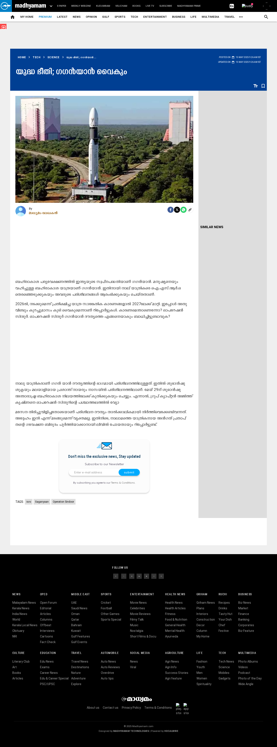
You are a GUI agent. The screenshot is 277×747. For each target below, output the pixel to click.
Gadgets (224, 678)
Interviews (47, 630)
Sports (119, 16)
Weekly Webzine (81, 6)
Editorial (45, 608)
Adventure (78, 678)
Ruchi (223, 594)
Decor (200, 625)
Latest (62, 16)
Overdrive (107, 672)
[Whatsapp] (183, 210)
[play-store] (179, 708)
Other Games (110, 614)
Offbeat (45, 625)
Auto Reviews (110, 667)
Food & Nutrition (176, 619)
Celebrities (137, 608)
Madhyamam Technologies (131, 731)
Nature (76, 672)
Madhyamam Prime (189, 6)
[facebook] (170, 210)
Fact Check (48, 642)
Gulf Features (80, 636)
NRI (14, 636)
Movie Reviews (140, 614)
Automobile (110, 653)
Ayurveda (171, 636)
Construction (205, 619)
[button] (6, 6)
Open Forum (48, 602)
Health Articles (175, 608)
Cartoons (46, 636)
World (16, 619)
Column (201, 630)
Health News (175, 594)
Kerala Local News (24, 625)
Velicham (121, 6)
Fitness (170, 614)
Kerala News (20, 608)
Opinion (91, 16)
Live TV (150, 6)
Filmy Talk (137, 619)
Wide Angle (245, 684)
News (77, 16)
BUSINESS (245, 594)
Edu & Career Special (54, 678)
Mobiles (224, 672)
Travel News (79, 661)
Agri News (172, 661)
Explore (76, 684)
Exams (45, 667)
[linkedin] (139, 576)
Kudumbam (103, 6)
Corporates (246, 625)
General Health (175, 625)
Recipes (224, 602)
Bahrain (76, 625)
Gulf (105, 16)
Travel (229, 16)
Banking (243, 619)
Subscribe (165, 6)
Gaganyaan (42, 501)
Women (201, 678)
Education (48, 653)
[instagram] (131, 576)
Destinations (80, 667)
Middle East (80, 594)
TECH (134, 16)
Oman (75, 614)
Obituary (18, 630)
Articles (45, 614)
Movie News (138, 602)
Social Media (140, 653)
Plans (200, 608)
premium (45, 16)
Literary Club (21, 661)
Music (134, 625)
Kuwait (76, 630)
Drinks (223, 608)
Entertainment (155, 16)
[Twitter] (177, 210)
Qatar (75, 619)
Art (14, 667)
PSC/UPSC (47, 684)
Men (199, 672)
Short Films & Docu (143, 636)
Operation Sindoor (63, 501)
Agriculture (174, 653)
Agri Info (171, 667)
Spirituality (203, 684)
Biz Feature (246, 630)
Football (106, 608)
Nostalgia (136, 630)
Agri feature (173, 678)
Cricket (106, 602)
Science (224, 667)
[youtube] (146, 576)
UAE (74, 602)
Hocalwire (171, 731)
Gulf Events (79, 642)
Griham (202, 594)
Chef (222, 625)
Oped (43, 594)
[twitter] (123, 576)
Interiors (202, 614)
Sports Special (111, 619)
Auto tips (107, 678)
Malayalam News (24, 602)
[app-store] (187, 708)
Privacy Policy (131, 707)
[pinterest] (161, 576)
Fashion (201, 661)
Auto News (108, 661)
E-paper (61, 6)
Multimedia (210, 16)
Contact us (110, 707)
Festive (224, 630)
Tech (222, 653)
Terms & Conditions (123, 482)
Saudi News (79, 608)
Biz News (244, 602)
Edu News (47, 661)
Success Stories (176, 672)
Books (136, 6)
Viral (133, 667)
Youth (200, 667)
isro (28, 501)
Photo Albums (248, 661)
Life (193, 16)
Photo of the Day (250, 678)
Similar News (211, 227)
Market (243, 608)
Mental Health (175, 630)
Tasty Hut (225, 614)
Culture (18, 653)
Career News (49, 672)
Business (178, 16)
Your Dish (225, 619)
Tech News (226, 661)
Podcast (244, 672)
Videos (243, 667)
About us (93, 707)
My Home (27, 16)
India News (19, 614)
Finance (243, 614)
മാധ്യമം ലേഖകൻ (43, 213)
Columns (46, 619)
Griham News (205, 602)
